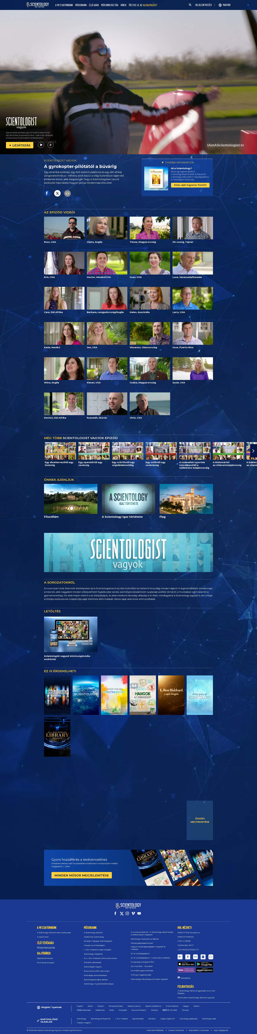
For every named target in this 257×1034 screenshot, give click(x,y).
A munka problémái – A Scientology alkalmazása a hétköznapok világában (152, 933)
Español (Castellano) (153, 1006)
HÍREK (124, 5)
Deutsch (101, 1006)
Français (185, 1010)
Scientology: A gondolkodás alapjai (98, 984)
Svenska (154, 1010)
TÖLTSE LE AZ (142, 5)
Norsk (111, 1010)
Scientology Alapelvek (93, 954)
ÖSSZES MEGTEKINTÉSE (200, 820)
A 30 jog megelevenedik (141, 975)
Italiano (196, 1006)
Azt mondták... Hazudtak (142, 966)
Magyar (186, 1006)
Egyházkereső (138, 1019)
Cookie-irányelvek (176, 1030)
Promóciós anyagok (45, 962)
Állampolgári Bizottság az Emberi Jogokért (149, 979)
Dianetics (152, 1019)
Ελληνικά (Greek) (116, 1006)
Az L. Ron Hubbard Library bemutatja (100, 958)
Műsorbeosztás (46, 947)
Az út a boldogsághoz (140, 953)
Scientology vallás (209, 1019)
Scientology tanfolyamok (101, 1019)
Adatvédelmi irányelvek (199, 1030)
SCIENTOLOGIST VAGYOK (60, 160)
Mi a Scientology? (181, 168)
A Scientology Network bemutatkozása (54, 932)
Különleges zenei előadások (95, 975)
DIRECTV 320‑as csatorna (189, 932)
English (80, 1006)
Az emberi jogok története (142, 970)
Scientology (81, 1019)
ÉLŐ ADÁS (94, 5)
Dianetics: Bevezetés (92, 962)
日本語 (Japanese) (84, 1010)
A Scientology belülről (93, 932)
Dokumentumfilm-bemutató (96, 971)
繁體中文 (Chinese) (170, 1010)
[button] (3, 450)
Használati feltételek (155, 1030)
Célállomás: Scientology (94, 937)
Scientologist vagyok (93, 967)
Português (123, 1010)
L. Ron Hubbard (121, 1019)
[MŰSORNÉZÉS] (200, 695)
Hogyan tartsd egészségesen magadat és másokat (148, 948)
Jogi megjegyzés (221, 1030)
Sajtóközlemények (45, 958)
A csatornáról (42, 937)
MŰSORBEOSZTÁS (110, 5)
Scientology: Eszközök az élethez (145, 939)
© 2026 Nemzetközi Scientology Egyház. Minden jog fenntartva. (54, 1030)
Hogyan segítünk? (167, 1019)
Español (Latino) (134, 1006)
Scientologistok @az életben (96, 979)
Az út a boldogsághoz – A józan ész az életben (150, 958)
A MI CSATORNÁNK (64, 5)
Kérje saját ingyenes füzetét (190, 185)
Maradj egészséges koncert (142, 943)
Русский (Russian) (138, 1010)
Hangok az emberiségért (94, 945)
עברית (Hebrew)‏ (172, 1006)
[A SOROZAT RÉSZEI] (57, 695)
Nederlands (100, 1010)
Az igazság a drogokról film (142, 962)
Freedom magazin (84, 1023)
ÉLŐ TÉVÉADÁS (45, 943)
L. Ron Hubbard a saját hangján (97, 949)
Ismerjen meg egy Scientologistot (98, 941)
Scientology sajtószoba (188, 1019)
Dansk (90, 1006)
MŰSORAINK (81, 5)
